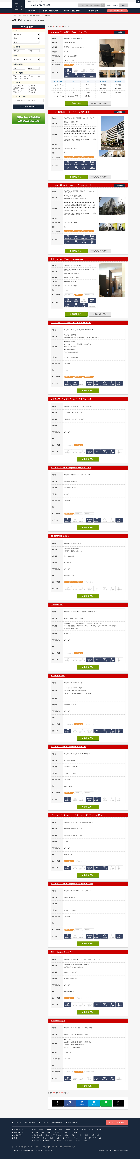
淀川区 (57, 1132)
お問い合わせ (94, 10)
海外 (15, 1138)
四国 (86, 1135)
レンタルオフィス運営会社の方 (72, 10)
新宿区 (68, 1129)
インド (78, 1141)
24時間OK (34, 92)
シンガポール (67, 1138)
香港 (57, 1138)
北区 (43, 1132)
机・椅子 (18, 92)
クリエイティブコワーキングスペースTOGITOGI (71, 323)
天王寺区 (74, 1132)
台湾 (85, 1141)
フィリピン (98, 1138)
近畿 (73, 1135)
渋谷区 (42, 1129)
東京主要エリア (19, 1129)
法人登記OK (19, 86)
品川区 (76, 1129)
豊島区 (84, 1129)
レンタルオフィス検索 (111, 1150)
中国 (79, 1135)
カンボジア (57, 1141)
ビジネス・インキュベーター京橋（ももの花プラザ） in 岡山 (76, 815)
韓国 (44, 1138)
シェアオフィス (36, 76)
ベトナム (47, 1141)
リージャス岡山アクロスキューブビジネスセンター (87, 185)
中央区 (50, 1129)
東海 (66, 1135)
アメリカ (36, 1138)
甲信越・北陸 (57, 1135)
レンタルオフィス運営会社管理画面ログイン (62, 1147)
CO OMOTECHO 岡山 (60, 536)
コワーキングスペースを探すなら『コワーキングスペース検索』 (32, 1150)
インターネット (20, 90)
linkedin (82, 1103)
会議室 (33, 88)
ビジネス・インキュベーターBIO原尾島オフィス (71, 468)
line (106, 1103)
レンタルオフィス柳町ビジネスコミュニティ (87, 32)
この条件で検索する (29, 106)
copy (118, 1103)
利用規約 (24, 1147)
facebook (70, 1103)
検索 (103, 5)
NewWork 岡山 (57, 605)
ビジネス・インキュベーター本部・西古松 (68, 747)
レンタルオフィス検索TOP (20, 15)
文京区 (92, 1129)
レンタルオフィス (21, 76)
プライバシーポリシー (34, 1147)
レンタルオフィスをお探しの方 (50, 10)
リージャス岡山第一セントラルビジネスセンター (87, 112)
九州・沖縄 (95, 1135)
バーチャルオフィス (21, 78)
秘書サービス (19, 88)
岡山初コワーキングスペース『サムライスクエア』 (72, 399)
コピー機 (33, 90)
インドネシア (86, 1138)
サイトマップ (16, 1147)
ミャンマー (68, 1141)
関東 (47, 1135)
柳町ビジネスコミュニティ (62, 952)
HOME (25, 10)
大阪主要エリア (19, 1132)
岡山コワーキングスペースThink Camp (67, 259)
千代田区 (59, 1129)
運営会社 (45, 1147)
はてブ (94, 1103)
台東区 (100, 1129)
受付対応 (33, 86)
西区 (49, 1132)
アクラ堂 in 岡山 (58, 676)
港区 (35, 1129)
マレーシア (37, 1141)
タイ (76, 1138)
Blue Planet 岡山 (58, 1021)
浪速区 (65, 1132)
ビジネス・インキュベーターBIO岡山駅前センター (72, 884)
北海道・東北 (38, 1135)
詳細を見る (76, 103)
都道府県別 (18, 1135)
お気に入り (118, 1122)
